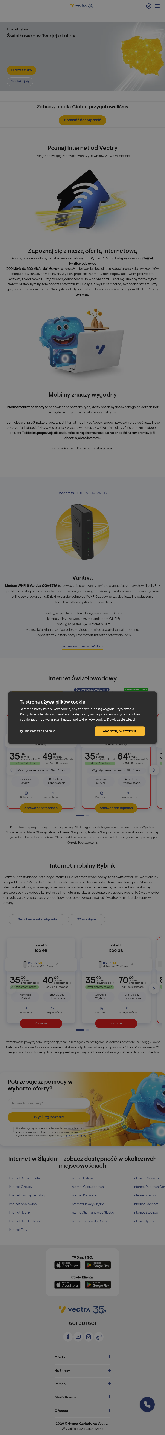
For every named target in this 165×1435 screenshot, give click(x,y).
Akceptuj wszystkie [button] (120, 731)
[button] (37, 731)
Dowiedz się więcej (121, 719)
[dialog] (82, 717)
